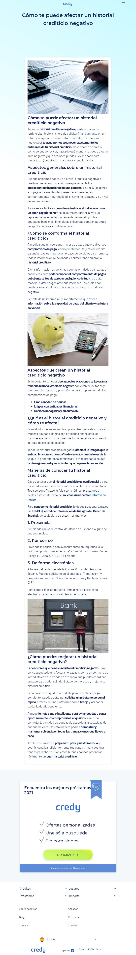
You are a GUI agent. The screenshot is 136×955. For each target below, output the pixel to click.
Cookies (72, 925)
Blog (21, 917)
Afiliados (73, 908)
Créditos (25, 888)
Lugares (74, 888)
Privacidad (74, 917)
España (51, 939)
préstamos (73, 249)
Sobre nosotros (28, 908)
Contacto (24, 925)
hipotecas (57, 253)
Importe (74, 896)
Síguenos (66, 950)
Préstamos (27, 896)
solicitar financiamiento (82, 133)
